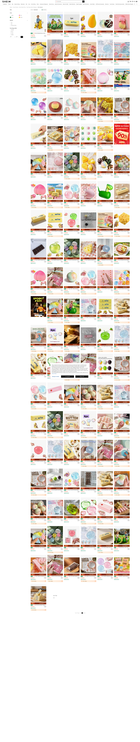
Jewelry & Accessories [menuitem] (58, 4)
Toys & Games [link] (15, 7)
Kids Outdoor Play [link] (22, 7)
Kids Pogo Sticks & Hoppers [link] (32, 7)
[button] (134, 1)
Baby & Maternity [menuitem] (72, 4)
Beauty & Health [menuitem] (65, 4)
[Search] (83, 1)
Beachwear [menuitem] (23, 4)
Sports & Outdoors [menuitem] (86, 4)
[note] (33, 37)
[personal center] (128, 1)
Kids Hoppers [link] (40, 7)
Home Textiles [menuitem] (92, 4)
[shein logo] (6, 1)
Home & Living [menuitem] (51, 4)
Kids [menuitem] (26, 4)
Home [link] (11, 7)
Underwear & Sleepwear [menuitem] (44, 4)
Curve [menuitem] (29, 4)
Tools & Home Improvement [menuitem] (119, 4)
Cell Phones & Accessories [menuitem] (100, 4)
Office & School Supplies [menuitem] (129, 4)
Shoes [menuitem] (38, 4)
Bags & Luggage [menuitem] (79, 4)
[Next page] (84, 613)
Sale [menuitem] (12, 4)
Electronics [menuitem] (107, 4)
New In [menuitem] (9, 4)
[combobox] (35, 10)
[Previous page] (81, 613)
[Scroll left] (135, 4)
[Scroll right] (136, 4)
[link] (130, 1)
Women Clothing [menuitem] (17, 4)
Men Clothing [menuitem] (33, 4)
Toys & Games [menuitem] (112, 4)
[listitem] (38, 24)
